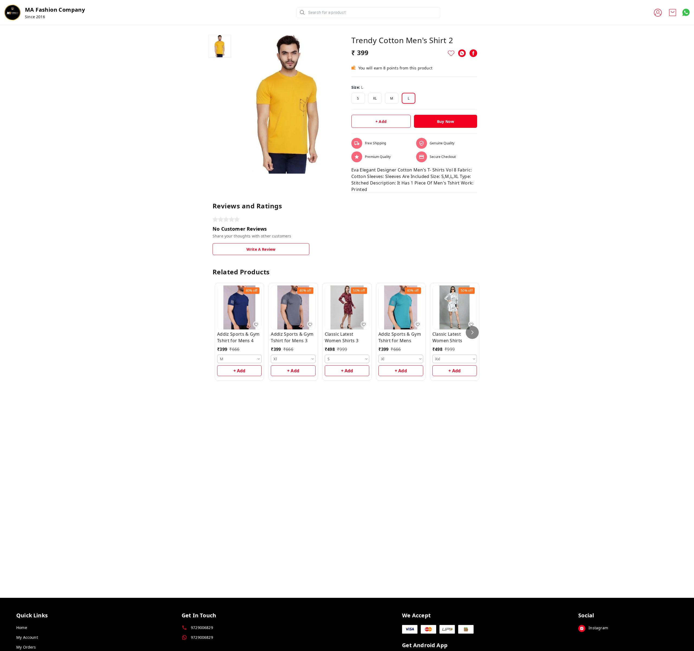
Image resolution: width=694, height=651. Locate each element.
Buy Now (445, 121)
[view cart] (672, 12)
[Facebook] (473, 53)
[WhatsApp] (462, 53)
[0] (672, 12)
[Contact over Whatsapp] (686, 12)
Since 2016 (35, 16)
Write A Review (260, 249)
